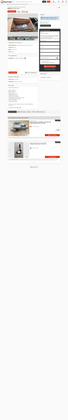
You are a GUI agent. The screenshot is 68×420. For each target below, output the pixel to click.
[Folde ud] (34, 140)
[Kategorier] (14, 2)
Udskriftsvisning (22, 111)
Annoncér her (34, 167)
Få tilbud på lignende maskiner (48, 62)
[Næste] (36, 27)
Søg (45, 1)
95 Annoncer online (44, 23)
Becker (15, 47)
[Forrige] (8, 27)
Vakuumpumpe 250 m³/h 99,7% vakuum (25, 45)
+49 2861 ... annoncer (46, 77)
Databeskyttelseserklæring (49, 69)
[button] (66, 2)
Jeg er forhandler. (45, 61)
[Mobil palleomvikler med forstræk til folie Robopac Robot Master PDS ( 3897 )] (18, 150)
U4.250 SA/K (14, 49)
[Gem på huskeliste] (57, 7)
